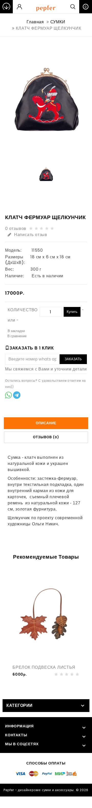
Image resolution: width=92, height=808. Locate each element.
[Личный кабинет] (19, 6)
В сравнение (17, 336)
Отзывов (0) (46, 437)
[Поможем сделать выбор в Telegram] (16, 396)
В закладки (16, 330)
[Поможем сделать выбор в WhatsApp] (8, 396)
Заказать (73, 359)
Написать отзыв (30, 235)
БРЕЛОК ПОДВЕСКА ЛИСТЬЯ (44, 667)
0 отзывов (15, 228)
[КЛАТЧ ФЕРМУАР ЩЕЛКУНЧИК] (46, 99)
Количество (23, 310)
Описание (46, 423)
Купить (72, 311)
